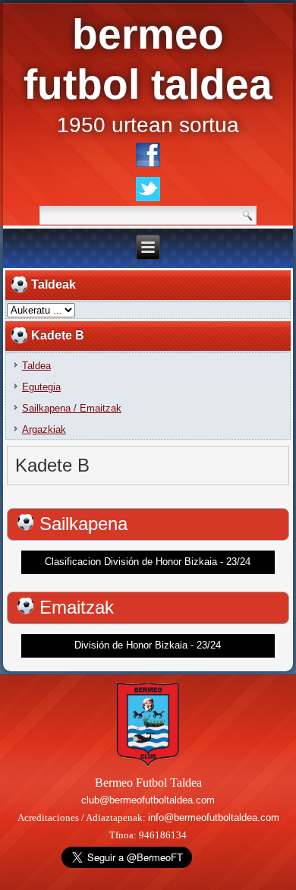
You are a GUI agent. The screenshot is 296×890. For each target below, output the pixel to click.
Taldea (36, 365)
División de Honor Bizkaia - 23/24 (147, 645)
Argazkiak (44, 429)
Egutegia (41, 387)
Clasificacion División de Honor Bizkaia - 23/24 (147, 561)
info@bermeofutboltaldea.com (213, 817)
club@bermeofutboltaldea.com (148, 800)
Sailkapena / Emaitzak (71, 408)
